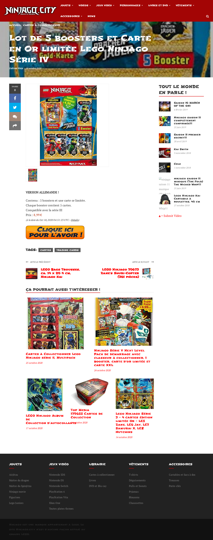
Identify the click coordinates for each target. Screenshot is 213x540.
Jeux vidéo (104, 5)
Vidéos (84, 5)
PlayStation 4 (57, 491)
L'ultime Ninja (16, 68)
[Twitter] (15, 107)
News (91, 16)
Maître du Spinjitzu (20, 486)
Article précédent (40, 262)
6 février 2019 (180, 109)
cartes (45, 250)
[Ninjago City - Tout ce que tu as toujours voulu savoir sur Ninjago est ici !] (30, 11)
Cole (177, 163)
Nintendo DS (56, 480)
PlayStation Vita (58, 497)
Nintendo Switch (58, 486)
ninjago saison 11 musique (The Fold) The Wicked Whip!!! (188, 181)
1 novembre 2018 (182, 167)
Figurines (14, 497)
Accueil (15, 25)
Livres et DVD (158, 5)
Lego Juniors (16, 503)
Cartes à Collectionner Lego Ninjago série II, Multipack (53, 356)
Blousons (134, 497)
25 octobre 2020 (34, 362)
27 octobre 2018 (182, 205)
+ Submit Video (171, 216)
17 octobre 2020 (34, 428)
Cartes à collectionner (41, 25)
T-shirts (133, 474)
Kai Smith (181, 149)
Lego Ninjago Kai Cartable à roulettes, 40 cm (187, 198)
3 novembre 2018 (182, 153)
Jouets (65, 5)
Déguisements (137, 480)
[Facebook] (15, 98)
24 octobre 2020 (102, 370)
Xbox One (54, 503)
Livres (92, 480)
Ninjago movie (17, 491)
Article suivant (141, 262)
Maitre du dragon (19, 480)
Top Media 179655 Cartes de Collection (87, 413)
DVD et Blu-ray (97, 486)
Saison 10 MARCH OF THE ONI (187, 104)
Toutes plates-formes (61, 508)
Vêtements (184, 5)
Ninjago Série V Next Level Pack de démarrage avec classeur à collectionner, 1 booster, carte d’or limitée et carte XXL (122, 358)
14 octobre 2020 (79, 422)
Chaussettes (136, 503)
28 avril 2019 (180, 141)
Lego (75, 524)
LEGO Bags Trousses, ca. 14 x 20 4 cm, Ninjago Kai (60, 273)
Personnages (130, 5)
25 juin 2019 (180, 127)
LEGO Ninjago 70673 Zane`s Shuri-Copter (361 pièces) (120, 273)
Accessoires (70, 16)
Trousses (174, 480)
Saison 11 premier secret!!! (187, 136)
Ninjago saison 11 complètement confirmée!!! (187, 120)
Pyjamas (134, 491)
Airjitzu (13, 474)
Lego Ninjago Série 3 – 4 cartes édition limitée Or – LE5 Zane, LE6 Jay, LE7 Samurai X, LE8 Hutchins (134, 423)
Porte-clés (175, 486)
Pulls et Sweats (138, 486)
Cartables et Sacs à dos (182, 474)
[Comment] (15, 116)
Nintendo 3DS (57, 474)
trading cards (67, 250)
